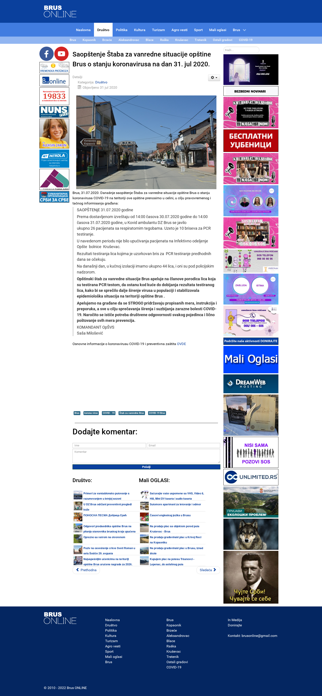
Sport (109, 651)
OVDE (181, 344)
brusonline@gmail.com (259, 636)
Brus (77, 413)
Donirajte (235, 625)
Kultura (110, 636)
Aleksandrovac (177, 636)
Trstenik (172, 657)
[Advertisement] (54, 269)
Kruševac (173, 651)
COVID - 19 (109, 413)
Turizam (111, 641)
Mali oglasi (113, 657)
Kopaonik (173, 625)
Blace (170, 641)
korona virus (91, 413)
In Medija (235, 620)
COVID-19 (173, 667)
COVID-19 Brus (157, 413)
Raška (171, 646)
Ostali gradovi (177, 662)
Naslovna (112, 620)
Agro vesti (112, 646)
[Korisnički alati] (214, 77)
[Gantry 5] (60, 618)
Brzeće (171, 630)
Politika (111, 630)
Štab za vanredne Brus (131, 413)
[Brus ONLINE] (60, 11)
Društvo (101, 82)
